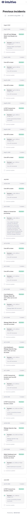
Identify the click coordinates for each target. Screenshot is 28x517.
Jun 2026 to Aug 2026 (14, 15)
